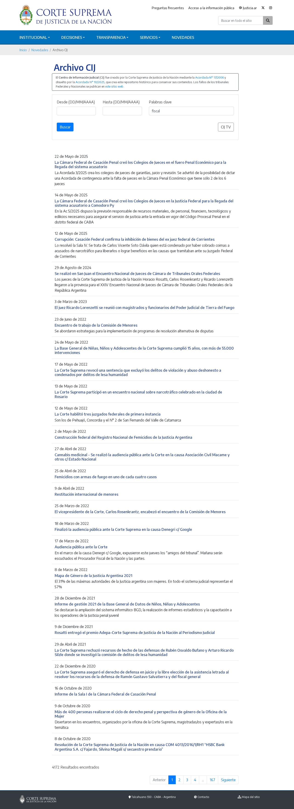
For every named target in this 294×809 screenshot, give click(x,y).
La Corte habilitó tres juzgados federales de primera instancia (108, 414)
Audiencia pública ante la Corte (81, 546)
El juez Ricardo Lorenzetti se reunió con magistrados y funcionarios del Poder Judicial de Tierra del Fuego (144, 307)
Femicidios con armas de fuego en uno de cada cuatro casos (106, 476)
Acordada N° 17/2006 (209, 77)
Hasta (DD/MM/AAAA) (121, 102)
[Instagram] (270, 8)
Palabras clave (160, 102)
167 (212, 780)
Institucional (33, 37)
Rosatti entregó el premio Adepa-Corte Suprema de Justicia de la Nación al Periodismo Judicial (135, 632)
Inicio (23, 50)
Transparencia (111, 37)
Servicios (149, 37)
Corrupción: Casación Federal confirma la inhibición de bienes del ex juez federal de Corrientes (135, 239)
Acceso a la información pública (211, 8)
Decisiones (71, 37)
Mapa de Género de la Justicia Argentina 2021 (93, 575)
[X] (263, 8)
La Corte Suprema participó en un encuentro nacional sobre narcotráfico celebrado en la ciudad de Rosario (138, 394)
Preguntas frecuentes (168, 8)
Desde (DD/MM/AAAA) (76, 102)
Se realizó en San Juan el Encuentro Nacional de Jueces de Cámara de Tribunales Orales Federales (137, 273)
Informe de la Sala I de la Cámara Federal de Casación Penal (105, 694)
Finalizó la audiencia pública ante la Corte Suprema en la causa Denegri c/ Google (123, 529)
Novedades (183, 37)
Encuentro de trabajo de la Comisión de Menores (96, 325)
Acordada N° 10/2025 (90, 82)
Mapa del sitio (251, 797)
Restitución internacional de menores (86, 494)
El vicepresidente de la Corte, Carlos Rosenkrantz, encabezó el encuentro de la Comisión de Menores (140, 511)
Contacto (203, 797)
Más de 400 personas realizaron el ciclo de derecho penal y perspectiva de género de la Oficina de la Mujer (141, 713)
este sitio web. (114, 86)
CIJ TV (226, 127)
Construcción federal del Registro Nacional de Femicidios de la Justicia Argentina (123, 437)
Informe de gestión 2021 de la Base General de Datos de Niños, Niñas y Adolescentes (127, 604)
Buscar (65, 127)
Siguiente (228, 780)
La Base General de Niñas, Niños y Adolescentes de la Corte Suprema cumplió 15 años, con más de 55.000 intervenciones (144, 350)
